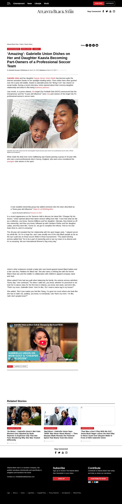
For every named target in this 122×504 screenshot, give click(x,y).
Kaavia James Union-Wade (44, 78)
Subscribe (98, 3)
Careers (23, 493)
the (33, 92)
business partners (42, 87)
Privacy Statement (54, 493)
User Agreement (66, 493)
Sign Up (61, 479)
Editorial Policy (77, 493)
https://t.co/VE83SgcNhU (43, 209)
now (48, 94)
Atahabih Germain (14, 70)
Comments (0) (62, 70)
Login (8, 493)
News (29, 3)
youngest (10, 161)
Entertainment (19, 3)
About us (15, 493)
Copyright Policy (41, 493)
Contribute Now (98, 479)
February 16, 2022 (36, 213)
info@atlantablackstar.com (25, 477)
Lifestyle (38, 3)
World (46, 3)
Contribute (110, 3)
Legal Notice (31, 493)
